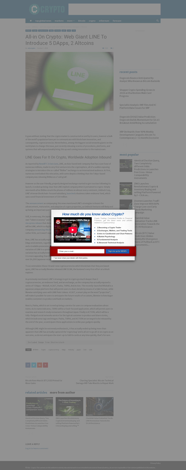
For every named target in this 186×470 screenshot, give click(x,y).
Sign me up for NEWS (117, 251)
